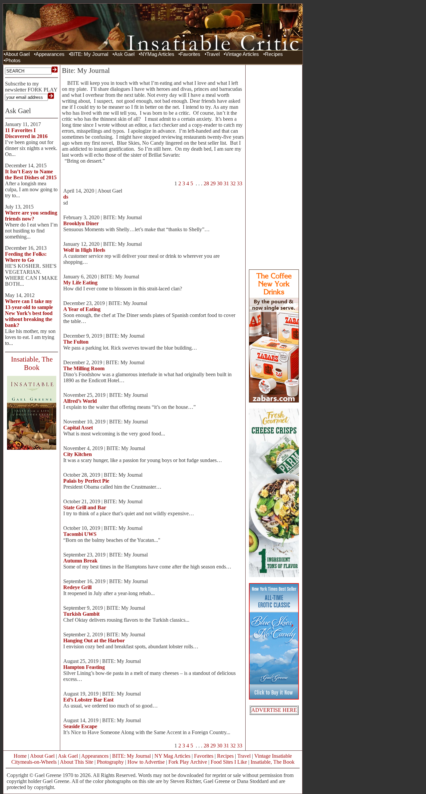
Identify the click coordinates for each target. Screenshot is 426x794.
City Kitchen (77, 454)
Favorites (190, 54)
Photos (13, 60)
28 (206, 183)
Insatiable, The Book (273, 762)
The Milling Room (84, 368)
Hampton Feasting (84, 667)
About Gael (17, 54)
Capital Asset (78, 427)
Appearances (50, 54)
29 (213, 183)
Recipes (274, 54)
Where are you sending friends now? (31, 216)
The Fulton (76, 342)
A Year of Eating (82, 309)
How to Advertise (146, 762)
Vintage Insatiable (273, 756)
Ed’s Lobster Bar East (88, 700)
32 (233, 183)
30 (219, 183)
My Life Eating (80, 282)
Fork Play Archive (187, 762)
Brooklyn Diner (81, 223)
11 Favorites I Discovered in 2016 (26, 133)
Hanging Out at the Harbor (94, 640)
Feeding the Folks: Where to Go (26, 257)
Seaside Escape (80, 726)
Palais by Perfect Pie (86, 481)
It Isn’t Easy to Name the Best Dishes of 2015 (31, 174)
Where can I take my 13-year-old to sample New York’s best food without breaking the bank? (29, 313)
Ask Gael (124, 54)
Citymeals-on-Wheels (34, 762)
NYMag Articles (157, 54)
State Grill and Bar (84, 507)
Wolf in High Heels (84, 250)
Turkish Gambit (81, 614)
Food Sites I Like (229, 762)
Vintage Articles (242, 54)
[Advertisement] (274, 166)
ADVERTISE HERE (274, 710)
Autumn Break (80, 560)
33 (239, 183)
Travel (213, 54)
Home (20, 756)
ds (65, 197)
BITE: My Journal (89, 54)
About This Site (76, 762)
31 (226, 183)
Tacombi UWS (80, 534)
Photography (110, 762)
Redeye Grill (77, 587)
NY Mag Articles (172, 756)
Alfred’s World (80, 401)
